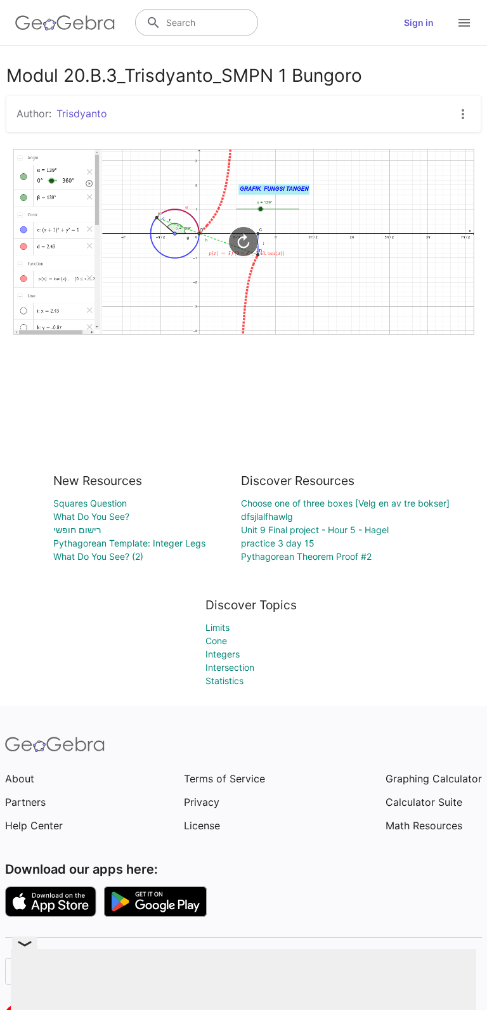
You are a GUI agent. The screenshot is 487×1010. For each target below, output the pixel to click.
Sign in (419, 22)
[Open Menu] (464, 22)
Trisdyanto (81, 113)
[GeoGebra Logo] (65, 22)
